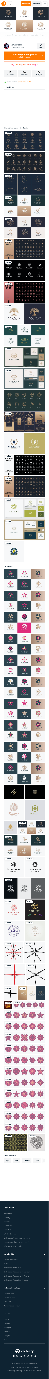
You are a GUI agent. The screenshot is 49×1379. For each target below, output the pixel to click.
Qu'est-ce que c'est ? (24, 82)
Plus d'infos (10, 86)
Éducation (7, 1369)
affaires (26, 1300)
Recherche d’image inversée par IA (17, 1377)
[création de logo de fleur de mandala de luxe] (14, 805)
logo (7, 1300)
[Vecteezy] (3, 3)
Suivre (41, 47)
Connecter (36, 4)
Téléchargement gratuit (24, 55)
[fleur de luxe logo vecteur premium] (14, 987)
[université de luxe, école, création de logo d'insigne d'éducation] (24, 442)
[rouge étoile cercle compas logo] (14, 1074)
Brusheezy (8, 1353)
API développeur (10, 1373)
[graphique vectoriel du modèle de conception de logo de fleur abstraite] (14, 902)
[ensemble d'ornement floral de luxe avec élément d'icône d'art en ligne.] (24, 161)
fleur (16, 1300)
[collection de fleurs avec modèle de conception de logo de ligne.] (24, 205)
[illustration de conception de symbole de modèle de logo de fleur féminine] (14, 966)
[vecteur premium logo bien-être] (14, 1008)
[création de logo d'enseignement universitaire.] (14, 550)
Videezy (6, 1361)
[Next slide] (40, 1300)
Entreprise (8, 1365)
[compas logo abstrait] (34, 1029)
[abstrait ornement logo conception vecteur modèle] (14, 844)
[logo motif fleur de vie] (14, 823)
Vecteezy (7, 1357)
